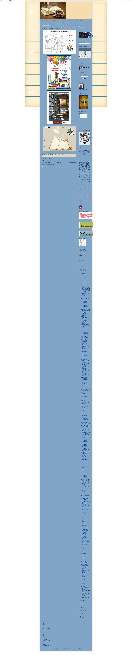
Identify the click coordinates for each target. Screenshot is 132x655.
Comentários (82, 116)
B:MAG (81, 256)
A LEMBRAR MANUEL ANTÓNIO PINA (84, 385)
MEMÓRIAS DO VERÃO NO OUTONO (85, 473)
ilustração (85, 150)
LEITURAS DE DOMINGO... (83, 393)
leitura (80, 161)
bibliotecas (88, 151)
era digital (84, 152)
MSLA (44, 635)
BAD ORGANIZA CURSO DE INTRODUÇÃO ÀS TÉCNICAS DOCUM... (85, 562)
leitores (82, 174)
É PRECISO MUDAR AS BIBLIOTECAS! (85, 544)
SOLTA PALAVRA (83, 249)
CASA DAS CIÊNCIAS (46, 628)
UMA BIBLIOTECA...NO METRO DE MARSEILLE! (85, 288)
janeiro (82, 611)
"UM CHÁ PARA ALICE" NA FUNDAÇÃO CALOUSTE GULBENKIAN (85, 290)
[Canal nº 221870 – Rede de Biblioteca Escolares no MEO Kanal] (84, 28)
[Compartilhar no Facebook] (62, 154)
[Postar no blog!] (60, 154)
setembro (82, 600)
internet (87, 168)
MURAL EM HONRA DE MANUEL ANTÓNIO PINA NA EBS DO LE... (85, 285)
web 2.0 (80, 173)
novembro (83, 272)
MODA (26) (83, 400)
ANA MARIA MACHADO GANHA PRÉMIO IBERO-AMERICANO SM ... (85, 496)
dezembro (83, 270)
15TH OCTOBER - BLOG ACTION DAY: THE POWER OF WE (85, 459)
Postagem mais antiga (72, 162)
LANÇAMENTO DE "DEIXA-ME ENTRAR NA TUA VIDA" (85, 587)
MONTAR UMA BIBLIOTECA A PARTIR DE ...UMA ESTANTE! (85, 337)
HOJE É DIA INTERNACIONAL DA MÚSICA (85, 597)
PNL (84, 155)
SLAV (44, 644)
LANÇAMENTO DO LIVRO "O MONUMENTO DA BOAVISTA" (85, 551)
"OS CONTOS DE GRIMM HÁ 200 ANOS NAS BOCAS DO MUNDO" (85, 299)
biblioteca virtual (82, 178)
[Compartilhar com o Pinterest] (63, 154)
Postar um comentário (47, 160)
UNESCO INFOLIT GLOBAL (47, 645)
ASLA (44, 624)
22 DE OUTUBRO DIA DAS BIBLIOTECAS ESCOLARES (85, 502)
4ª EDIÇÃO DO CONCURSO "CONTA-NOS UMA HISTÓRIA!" (85, 363)
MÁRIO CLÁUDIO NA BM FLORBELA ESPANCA (85, 527)
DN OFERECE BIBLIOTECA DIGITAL (85, 388)
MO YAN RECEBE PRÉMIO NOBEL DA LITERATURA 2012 (85, 486)
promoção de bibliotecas (83, 181)
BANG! (81, 254)
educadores (88, 176)
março (82, 608)
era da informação (83, 160)
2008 (81, 617)
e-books (88, 154)
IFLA (43, 634)
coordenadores (81, 179)
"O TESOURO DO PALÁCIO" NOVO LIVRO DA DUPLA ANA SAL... (85, 350)
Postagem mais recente (46, 162)
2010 (81, 614)
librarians (86, 180)
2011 (81, 613)
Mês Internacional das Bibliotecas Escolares (84, 158)
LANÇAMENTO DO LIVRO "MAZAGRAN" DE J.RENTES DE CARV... (85, 416)
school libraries (87, 183)
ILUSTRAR (82, 260)
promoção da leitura (84, 149)
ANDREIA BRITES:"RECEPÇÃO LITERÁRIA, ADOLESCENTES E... (85, 318)
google (80, 169)
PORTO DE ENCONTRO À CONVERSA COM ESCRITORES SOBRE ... (85, 433)
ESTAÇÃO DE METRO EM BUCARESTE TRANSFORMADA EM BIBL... (85, 516)
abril (82, 607)
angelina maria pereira (84, 89)
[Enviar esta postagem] (58, 154)
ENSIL (44, 630)
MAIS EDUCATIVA (83, 250)
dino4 (72, 648)
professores (86, 170)
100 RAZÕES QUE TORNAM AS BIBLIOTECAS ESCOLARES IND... (84, 277)
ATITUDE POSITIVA (84, 296)
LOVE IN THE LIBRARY (85, 585)
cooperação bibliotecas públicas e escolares (84, 164)
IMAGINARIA (82, 262)
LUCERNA (81, 261)
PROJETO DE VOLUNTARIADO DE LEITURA (85, 436)
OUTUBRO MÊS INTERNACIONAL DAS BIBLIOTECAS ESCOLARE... (85, 367)
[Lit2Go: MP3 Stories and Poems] (82, 245)
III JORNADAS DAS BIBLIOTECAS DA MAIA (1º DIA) (85, 423)
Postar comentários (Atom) (49, 164)
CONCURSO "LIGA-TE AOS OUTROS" (84, 453)
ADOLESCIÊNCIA (83, 259)
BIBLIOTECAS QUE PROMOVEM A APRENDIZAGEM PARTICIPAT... (84, 554)
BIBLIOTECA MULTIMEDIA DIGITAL (49, 625)
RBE (89, 173)
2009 (81, 616)
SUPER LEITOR (83, 327)
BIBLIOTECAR (49, 5)
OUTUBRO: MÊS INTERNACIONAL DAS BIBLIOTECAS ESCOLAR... (85, 281)
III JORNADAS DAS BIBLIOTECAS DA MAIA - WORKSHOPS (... (85, 406)
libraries (86, 172)
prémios (80, 171)
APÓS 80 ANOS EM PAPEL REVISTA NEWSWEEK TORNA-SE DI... (85, 390)
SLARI (44, 643)
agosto (82, 601)
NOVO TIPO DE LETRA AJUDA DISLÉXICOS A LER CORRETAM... (85, 499)
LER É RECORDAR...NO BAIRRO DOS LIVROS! (85, 480)
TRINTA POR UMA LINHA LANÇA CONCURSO (85, 565)
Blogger (79, 648)
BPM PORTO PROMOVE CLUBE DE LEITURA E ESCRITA (85, 426)
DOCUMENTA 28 (84, 274)
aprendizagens (82, 156)
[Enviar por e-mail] (59, 154)
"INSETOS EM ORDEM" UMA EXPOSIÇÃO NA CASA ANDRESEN (85, 378)
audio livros (83, 184)
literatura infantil (84, 166)
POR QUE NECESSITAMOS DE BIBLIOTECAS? (85, 567)
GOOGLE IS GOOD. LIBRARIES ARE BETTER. (84, 578)
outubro (82, 273)
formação (81, 153)
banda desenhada (84, 177)
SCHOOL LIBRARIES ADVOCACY (48, 641)
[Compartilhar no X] (61, 154)
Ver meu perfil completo (83, 93)
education (85, 173)
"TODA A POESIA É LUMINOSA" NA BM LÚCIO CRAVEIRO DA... (85, 530)
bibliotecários (81, 167)
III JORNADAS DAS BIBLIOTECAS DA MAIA (85, 509)
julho (82, 603)
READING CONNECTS (46, 639)
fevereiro (82, 610)
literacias (80, 183)
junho (82, 604)
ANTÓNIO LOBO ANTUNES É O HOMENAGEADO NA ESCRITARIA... (85, 341)
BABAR (81, 264)
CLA (43, 629)
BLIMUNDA (82, 251)
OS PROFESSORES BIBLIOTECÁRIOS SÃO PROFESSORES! (85, 541)
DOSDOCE (82, 255)
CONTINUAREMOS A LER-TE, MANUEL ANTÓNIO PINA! (85, 413)
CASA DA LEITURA (46, 627)
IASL (43, 633)
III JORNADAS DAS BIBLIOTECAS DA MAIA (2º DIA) (85, 410)
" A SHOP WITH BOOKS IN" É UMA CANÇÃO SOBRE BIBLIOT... (85, 310)
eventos (80, 151)
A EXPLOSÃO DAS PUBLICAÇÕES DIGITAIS (84, 330)
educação (88, 165)
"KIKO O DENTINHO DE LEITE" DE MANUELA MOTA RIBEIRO (85, 325)
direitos (87, 182)
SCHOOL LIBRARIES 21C (47, 640)
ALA (43, 623)
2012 (81, 269)
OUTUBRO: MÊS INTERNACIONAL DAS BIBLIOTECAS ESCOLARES (85, 594)
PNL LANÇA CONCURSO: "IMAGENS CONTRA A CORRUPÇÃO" (85, 360)
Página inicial (59, 162)
